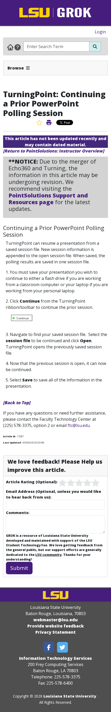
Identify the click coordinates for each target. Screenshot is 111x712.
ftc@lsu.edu (79, 425)
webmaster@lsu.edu (55, 620)
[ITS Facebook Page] (48, 647)
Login (100, 32)
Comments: (17, 512)
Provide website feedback (55, 626)
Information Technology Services (55, 658)
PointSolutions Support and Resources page (48, 199)
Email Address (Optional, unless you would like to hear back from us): (53, 494)
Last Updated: (12, 442)
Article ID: (9, 436)
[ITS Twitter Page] (62, 647)
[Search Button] (95, 46)
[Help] (17, 47)
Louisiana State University (69, 696)
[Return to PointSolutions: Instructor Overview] (53, 151)
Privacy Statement (55, 632)
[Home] (10, 47)
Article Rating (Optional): (31, 481)
